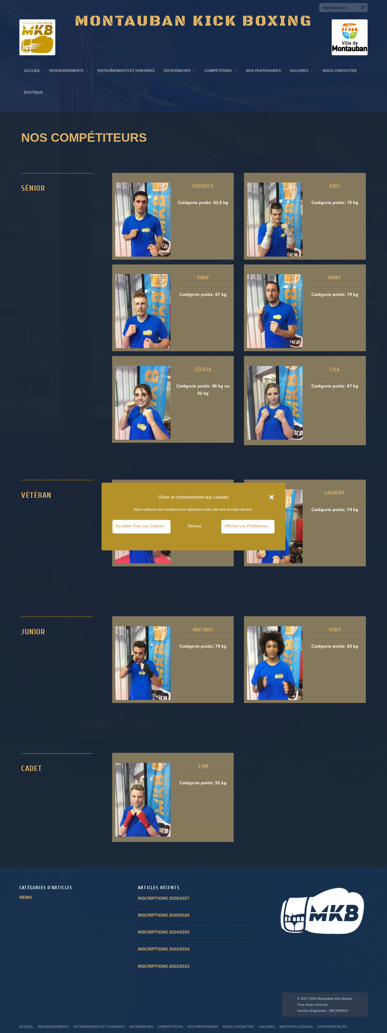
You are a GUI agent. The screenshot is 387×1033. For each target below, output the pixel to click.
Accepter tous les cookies (140, 526)
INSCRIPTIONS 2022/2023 (164, 966)
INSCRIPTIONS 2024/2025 (164, 932)
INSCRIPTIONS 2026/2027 (164, 898)
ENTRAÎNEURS (177, 71)
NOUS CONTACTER (340, 71)
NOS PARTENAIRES (263, 71)
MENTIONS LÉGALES (296, 1026)
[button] (271, 497)
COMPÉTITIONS (218, 71)
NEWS (25, 897)
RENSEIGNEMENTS (66, 71)
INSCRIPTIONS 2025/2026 (164, 915)
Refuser (194, 526)
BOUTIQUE (33, 92)
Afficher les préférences (246, 526)
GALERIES (299, 71)
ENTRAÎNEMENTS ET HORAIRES (126, 71)
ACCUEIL (32, 71)
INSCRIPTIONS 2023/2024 (164, 949)
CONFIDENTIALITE (332, 1026)
